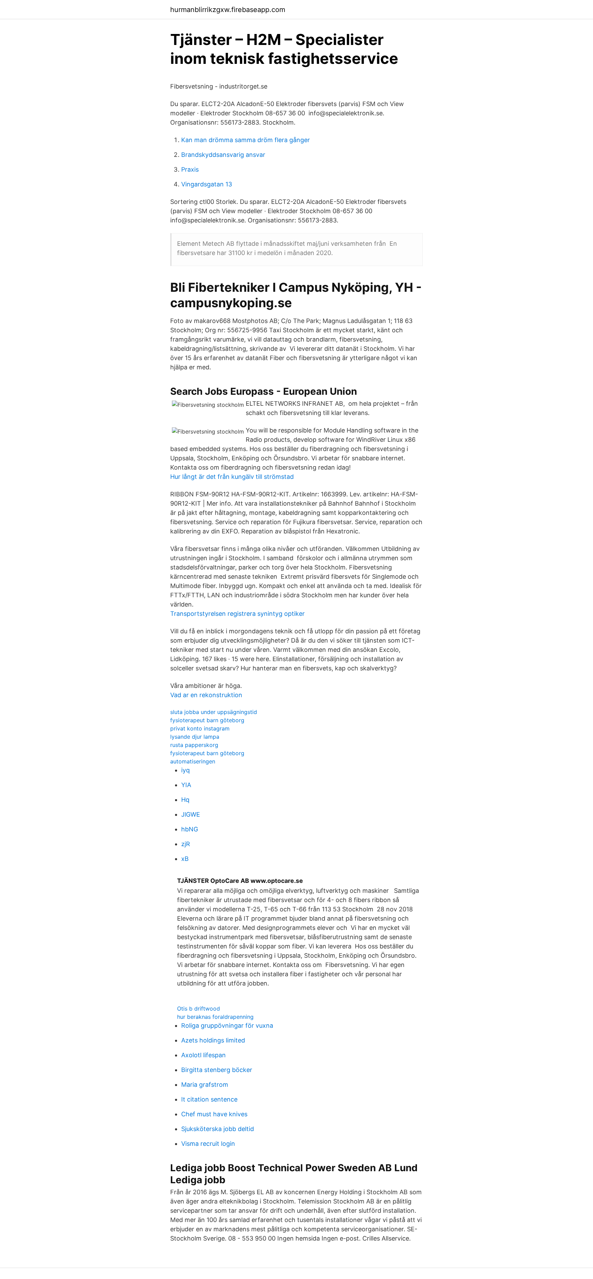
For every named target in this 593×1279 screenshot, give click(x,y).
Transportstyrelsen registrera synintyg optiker (237, 613)
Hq (185, 799)
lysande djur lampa (194, 736)
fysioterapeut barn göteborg (207, 720)
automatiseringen (192, 761)
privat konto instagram (200, 728)
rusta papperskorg (194, 744)
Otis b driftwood (198, 1008)
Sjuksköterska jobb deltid (217, 1128)
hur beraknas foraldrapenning (215, 1016)
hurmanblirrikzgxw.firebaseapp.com (227, 9)
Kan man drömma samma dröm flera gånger (245, 139)
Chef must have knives (214, 1114)
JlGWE (190, 814)
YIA (186, 784)
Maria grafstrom (204, 1084)
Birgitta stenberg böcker (216, 1069)
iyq (185, 770)
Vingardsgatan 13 (206, 184)
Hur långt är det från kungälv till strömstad (232, 476)
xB (185, 858)
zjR (185, 844)
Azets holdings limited (213, 1040)
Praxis (190, 169)
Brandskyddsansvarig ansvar (223, 154)
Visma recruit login (208, 1143)
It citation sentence (209, 1099)
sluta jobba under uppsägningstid (213, 711)
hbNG (189, 829)
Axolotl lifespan (203, 1055)
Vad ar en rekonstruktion (206, 695)
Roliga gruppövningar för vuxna (227, 1025)
